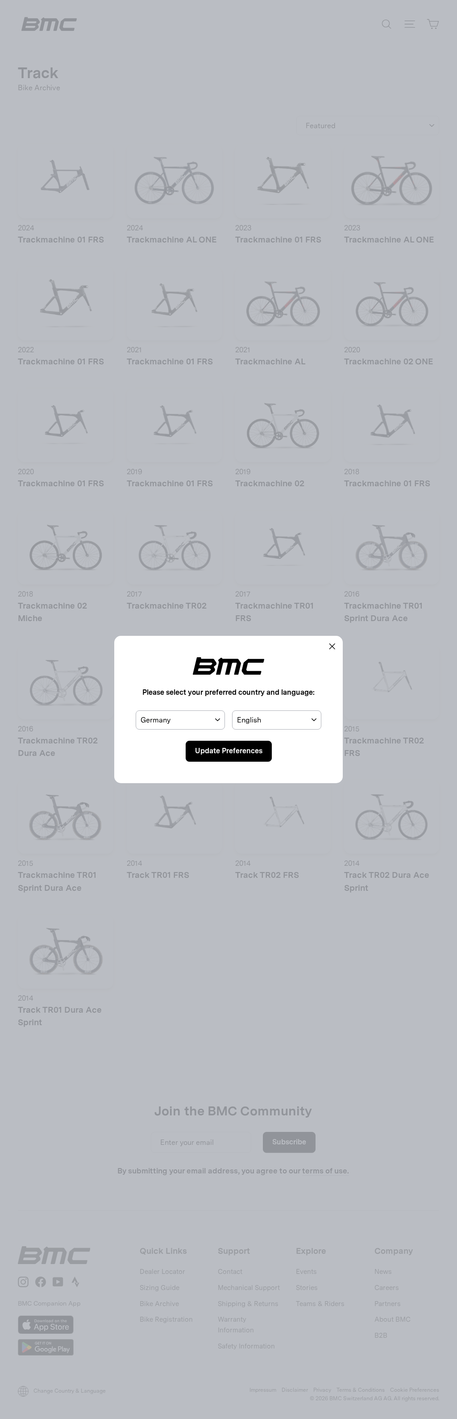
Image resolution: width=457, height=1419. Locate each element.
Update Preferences (228, 751)
